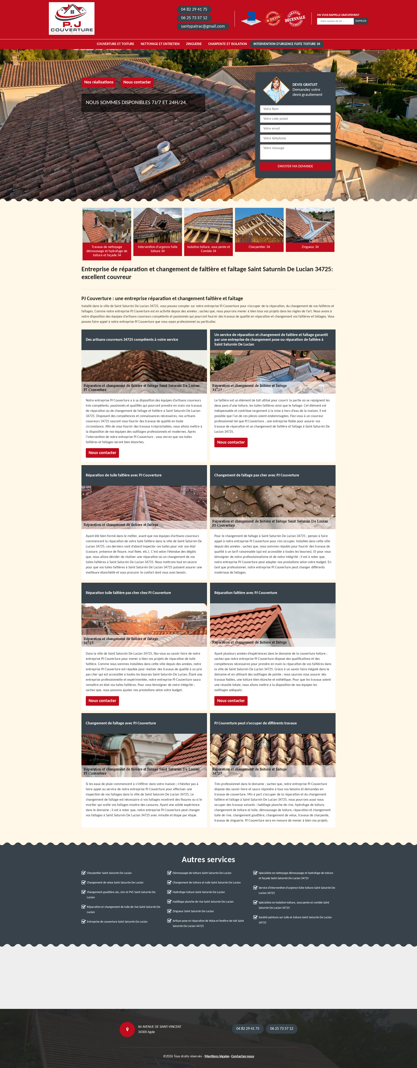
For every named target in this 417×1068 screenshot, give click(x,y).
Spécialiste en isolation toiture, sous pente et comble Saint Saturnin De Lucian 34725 (294, 905)
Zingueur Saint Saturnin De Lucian (193, 911)
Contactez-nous (242, 1056)
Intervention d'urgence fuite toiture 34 (286, 44)
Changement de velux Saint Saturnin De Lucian (115, 882)
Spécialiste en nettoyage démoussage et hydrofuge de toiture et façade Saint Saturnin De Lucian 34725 (296, 876)
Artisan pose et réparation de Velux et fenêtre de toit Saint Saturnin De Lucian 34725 (208, 923)
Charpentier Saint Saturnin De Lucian (109, 873)
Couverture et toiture (115, 44)
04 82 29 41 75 (194, 9)
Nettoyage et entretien (160, 44)
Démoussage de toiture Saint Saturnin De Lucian (202, 873)
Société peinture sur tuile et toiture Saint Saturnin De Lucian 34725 (295, 920)
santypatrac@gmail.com (203, 26)
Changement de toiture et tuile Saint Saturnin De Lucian (207, 882)
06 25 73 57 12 (194, 18)
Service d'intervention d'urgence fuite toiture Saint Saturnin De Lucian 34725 (297, 890)
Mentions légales (217, 1056)
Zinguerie (194, 44)
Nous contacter (137, 82)
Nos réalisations (98, 82)
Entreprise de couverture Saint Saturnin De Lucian (117, 921)
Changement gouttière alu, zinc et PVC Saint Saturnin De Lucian (121, 895)
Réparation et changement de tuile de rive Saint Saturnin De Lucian (123, 909)
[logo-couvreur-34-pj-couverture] (71, 18)
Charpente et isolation (227, 44)
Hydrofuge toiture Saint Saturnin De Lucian (199, 892)
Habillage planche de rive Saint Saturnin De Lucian (203, 901)
